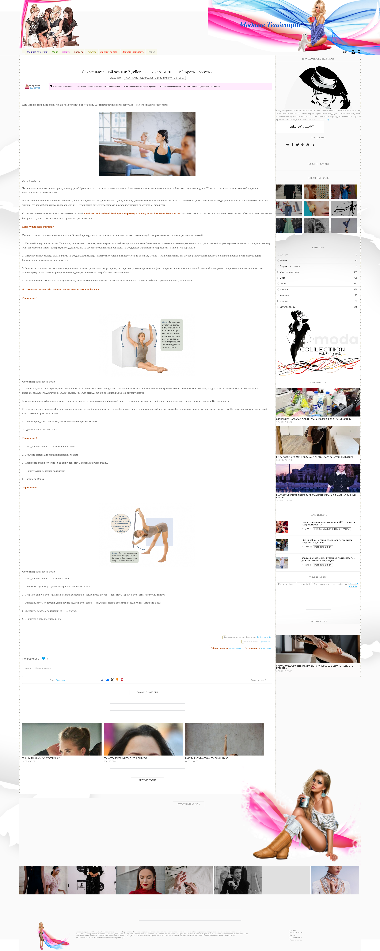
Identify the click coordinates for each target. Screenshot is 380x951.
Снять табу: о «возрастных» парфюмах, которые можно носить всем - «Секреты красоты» (189, 875)
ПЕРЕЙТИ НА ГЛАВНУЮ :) (189, 804)
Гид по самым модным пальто (289, 196)
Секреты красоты (43, 668)
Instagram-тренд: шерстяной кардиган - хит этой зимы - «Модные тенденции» (286, 873)
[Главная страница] (23, 51)
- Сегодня (292, 930)
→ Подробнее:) (322, 119)
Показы (66, 51)
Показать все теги (353, 584)
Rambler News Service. (264, 637)
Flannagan (60, 680)
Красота (78, 51)
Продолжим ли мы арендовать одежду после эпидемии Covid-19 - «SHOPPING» (43, 873)
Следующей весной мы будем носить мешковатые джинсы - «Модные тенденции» (328, 559)
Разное (151, 51)
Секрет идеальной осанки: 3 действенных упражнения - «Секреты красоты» (147, 71)
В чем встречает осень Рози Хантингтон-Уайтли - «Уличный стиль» (315, 457)
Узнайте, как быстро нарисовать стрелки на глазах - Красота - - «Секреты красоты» (140, 875)
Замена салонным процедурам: (316, 212)
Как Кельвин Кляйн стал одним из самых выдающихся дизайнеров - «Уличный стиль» (237, 875)
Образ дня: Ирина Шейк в (344, 197)
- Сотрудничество (295, 938)
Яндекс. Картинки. (265, 642)
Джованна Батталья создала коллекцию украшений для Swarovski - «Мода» (335, 873)
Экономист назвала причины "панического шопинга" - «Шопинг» (313, 419)
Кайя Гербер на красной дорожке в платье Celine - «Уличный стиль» (92, 873)
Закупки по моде (109, 51)
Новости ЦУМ (304, 584)
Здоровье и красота (133, 51)
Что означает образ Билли (289, 230)
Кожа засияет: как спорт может (344, 229)
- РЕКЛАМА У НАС (296, 933)
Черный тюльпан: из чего (316, 230)
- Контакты (293, 935)
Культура (91, 51)
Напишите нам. (266, 648)
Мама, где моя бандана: (344, 213)
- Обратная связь (295, 940)
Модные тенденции (37, 51)
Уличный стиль (340, 584)
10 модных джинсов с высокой (289, 212)
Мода (55, 51)
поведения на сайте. (235, 648)
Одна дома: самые (316, 197)
